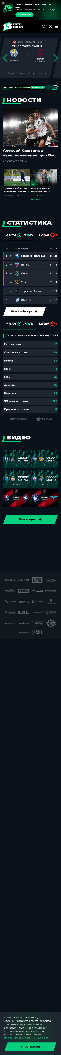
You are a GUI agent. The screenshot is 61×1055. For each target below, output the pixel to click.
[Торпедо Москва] (44, 533)
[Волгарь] (7, 544)
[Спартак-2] (15, 566)
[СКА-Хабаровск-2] (5, 566)
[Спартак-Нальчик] (26, 566)
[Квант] (23, 555)
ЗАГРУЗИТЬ (24, 14)
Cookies (43, 1038)
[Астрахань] (50, 544)
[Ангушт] (39, 544)
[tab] (19, 236)
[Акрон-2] (28, 544)
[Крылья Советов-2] (12, 555)
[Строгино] (48, 566)
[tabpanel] (30, 373)
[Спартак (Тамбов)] (37, 566)
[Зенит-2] (17, 544)
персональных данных (19, 1038)
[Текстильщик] (34, 533)
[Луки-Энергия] (44, 555)
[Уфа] (55, 533)
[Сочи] (12, 533)
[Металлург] (55, 555)
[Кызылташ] (34, 555)
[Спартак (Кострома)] (23, 533)
